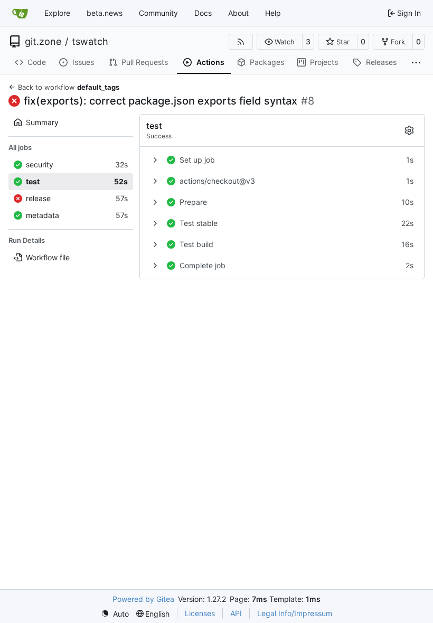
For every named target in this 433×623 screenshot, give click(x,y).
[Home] (20, 13)
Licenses (200, 613)
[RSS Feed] (241, 42)
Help (273, 12)
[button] (280, 42)
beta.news (105, 12)
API (236, 613)
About (238, 12)
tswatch (90, 41)
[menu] (115, 613)
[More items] (416, 63)
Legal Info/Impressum (294, 613)
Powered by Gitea (143, 598)
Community (158, 12)
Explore (57, 12)
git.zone (43, 41)
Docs (203, 12)
